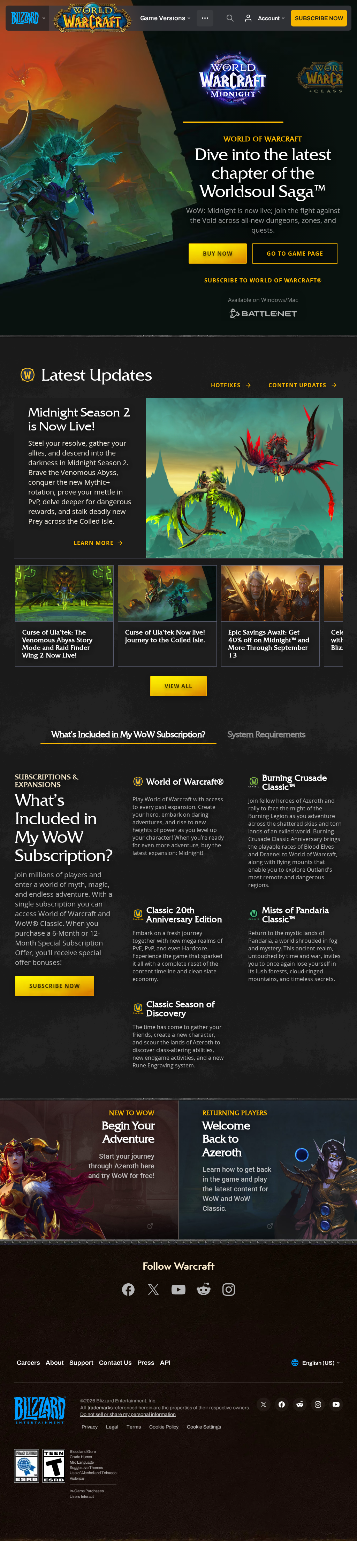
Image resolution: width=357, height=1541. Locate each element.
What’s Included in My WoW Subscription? (128, 734)
